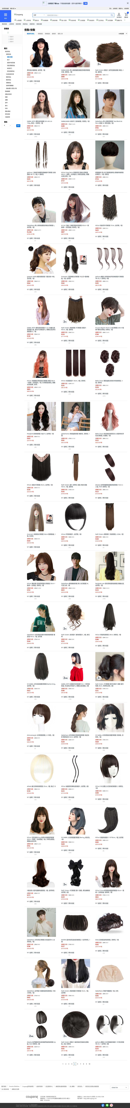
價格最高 (47, 34)
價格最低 (40, 34)
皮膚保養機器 (9, 85)
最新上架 (60, 34)
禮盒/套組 (7, 111)
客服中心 (121, 8)
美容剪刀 (9, 68)
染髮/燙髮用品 (11, 65)
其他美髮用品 (10, 71)
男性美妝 (7, 114)
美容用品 (25, 24)
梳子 (8, 60)
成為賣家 (126, 8)
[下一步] (93, 1063)
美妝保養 (18, 24)
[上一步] (59, 1063)
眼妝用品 (8, 77)
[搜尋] (112, 15)
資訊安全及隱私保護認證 (92, 1086)
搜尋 (18, 126)
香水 (6, 105)
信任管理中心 (49, 1086)
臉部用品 (8, 80)
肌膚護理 (7, 91)
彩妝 (6, 108)
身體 (6, 100)
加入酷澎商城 (5, 1088)
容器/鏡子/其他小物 (11, 88)
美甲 (6, 103)
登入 (110, 8)
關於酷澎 (3, 1086)
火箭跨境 (11, 24)
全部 (35, 15)
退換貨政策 (39, 1086)
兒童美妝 (7, 117)
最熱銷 (54, 34)
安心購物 (72, 1086)
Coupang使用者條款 (28, 1086)
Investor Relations (14, 1086)
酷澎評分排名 (30, 34)
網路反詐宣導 (15, 1088)
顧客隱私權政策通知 (61, 1086)
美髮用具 (32, 24)
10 (89, 1064)
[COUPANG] (32, 1097)
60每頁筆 (121, 34)
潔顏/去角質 (8, 94)
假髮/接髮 (39, 24)
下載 (85, 3)
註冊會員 (115, 8)
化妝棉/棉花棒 (10, 74)
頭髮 (6, 97)
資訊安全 (79, 1086)
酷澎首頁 (4, 24)
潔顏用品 (8, 83)
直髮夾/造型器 (11, 63)
